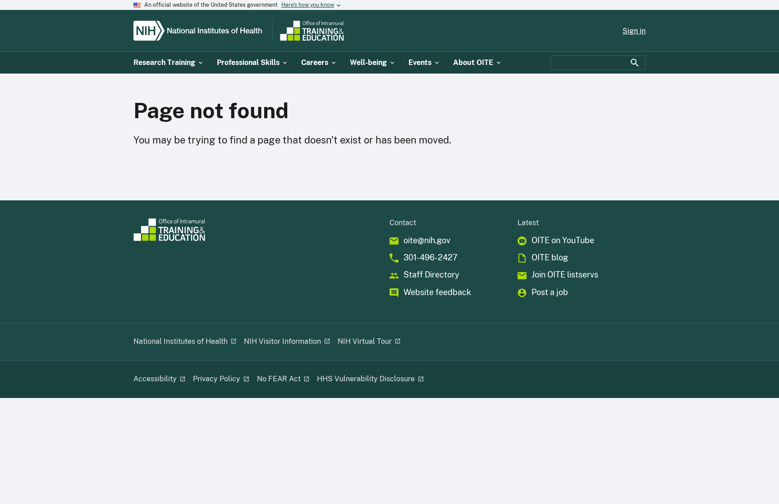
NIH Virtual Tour (365, 341)
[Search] (635, 62)
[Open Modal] (233, 342)
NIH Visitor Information (282, 341)
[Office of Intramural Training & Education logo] (347, 31)
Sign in (634, 31)
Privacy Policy (216, 379)
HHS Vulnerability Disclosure (366, 379)
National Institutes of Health (180, 341)
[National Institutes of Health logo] (201, 31)
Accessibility (155, 379)
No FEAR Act (279, 379)
